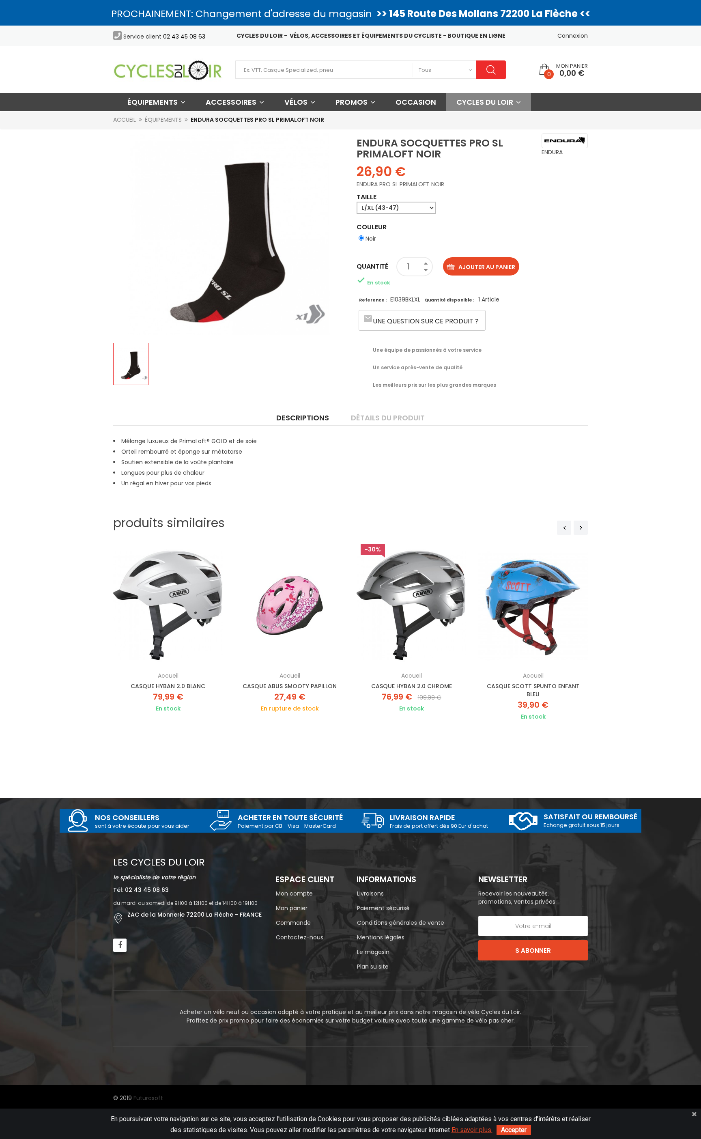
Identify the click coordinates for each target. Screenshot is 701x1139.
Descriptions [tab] (302, 418)
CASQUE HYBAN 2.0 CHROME (411, 686)
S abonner (533, 950)
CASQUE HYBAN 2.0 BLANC (168, 686)
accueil (168, 676)
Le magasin (373, 952)
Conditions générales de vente (400, 923)
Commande (293, 923)
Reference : (373, 300)
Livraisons (370, 893)
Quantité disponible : (449, 300)
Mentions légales (380, 937)
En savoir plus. (472, 1130)
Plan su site (373, 966)
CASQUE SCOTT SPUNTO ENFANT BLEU (533, 690)
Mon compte (294, 893)
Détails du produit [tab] (388, 418)
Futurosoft (148, 1098)
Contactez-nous (299, 937)
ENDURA (552, 152)
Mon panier (291, 908)
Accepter (514, 1130)
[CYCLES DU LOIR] (168, 69)
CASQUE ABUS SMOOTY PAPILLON (290, 686)
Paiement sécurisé (383, 908)
